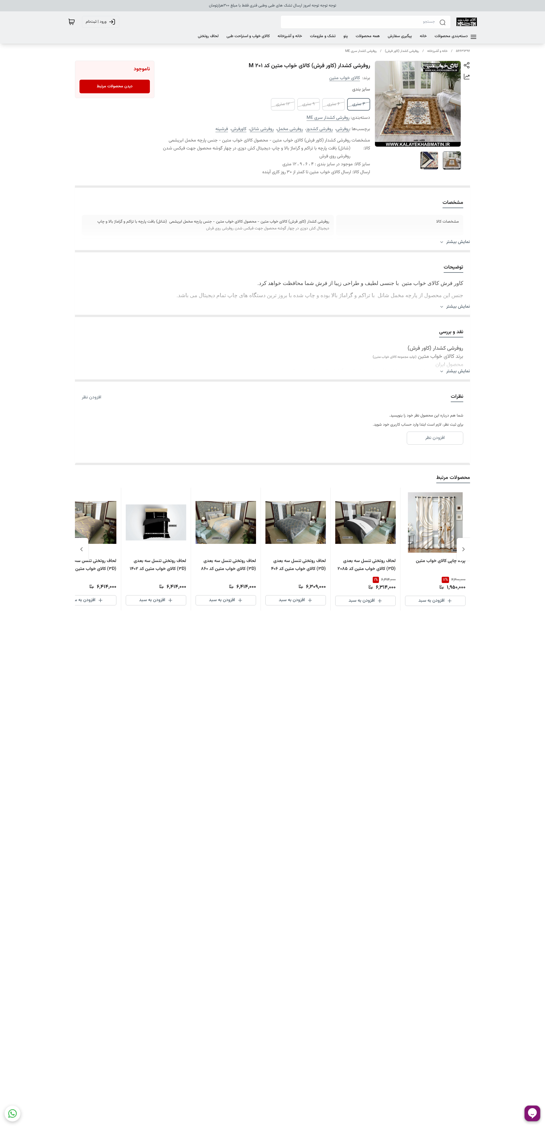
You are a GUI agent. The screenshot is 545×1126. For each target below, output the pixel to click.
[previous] (463, 549)
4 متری (358, 104)
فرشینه (221, 129)
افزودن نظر (91, 397)
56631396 (463, 51)
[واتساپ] (12, 1113)
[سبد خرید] (71, 21)
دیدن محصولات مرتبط (115, 86)
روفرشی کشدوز (319, 129)
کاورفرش (238, 129)
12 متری (283, 104)
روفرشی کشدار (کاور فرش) (402, 51)
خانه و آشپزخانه (437, 51)
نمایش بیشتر (458, 242)
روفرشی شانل (262, 129)
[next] (81, 549)
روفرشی (342, 129)
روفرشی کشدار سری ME (361, 51)
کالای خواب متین (344, 78)
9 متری (308, 104)
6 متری (333, 104)
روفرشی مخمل (290, 129)
